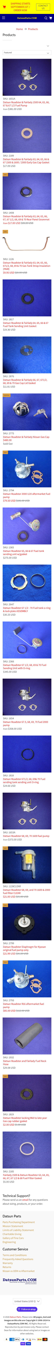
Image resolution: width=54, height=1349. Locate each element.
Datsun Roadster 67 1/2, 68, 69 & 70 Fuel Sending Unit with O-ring (24, 666)
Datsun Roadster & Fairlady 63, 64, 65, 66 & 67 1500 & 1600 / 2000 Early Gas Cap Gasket (26, 160)
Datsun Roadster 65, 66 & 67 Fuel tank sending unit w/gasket (23, 552)
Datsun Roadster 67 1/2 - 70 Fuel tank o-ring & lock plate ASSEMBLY (26, 609)
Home (19, 29)
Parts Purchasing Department (19, 1222)
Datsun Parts (15, 1316)
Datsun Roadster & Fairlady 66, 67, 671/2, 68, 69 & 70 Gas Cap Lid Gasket (25, 381)
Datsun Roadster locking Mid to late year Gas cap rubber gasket (25, 1119)
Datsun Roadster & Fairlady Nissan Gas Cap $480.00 (26, 438)
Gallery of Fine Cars (13, 1238)
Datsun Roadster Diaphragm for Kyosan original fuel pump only (24, 948)
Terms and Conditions (15, 1255)
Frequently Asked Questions (18, 1259)
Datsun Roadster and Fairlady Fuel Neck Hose (24, 1062)
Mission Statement (13, 1226)
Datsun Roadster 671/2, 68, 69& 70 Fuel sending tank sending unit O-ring (24, 780)
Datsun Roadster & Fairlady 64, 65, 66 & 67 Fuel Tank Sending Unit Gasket (25, 324)
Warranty (8, 1263)
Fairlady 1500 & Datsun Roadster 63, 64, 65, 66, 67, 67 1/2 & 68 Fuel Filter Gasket (26, 1176)
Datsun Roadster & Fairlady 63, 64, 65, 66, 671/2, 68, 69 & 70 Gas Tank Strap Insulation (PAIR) (26, 266)
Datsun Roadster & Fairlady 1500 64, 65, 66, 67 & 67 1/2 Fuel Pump (26, 104)
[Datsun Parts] (27, 18)
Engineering (9, 1242)
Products (33, 29)
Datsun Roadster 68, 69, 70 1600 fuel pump (26, 836)
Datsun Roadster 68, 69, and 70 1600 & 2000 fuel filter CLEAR (26, 891)
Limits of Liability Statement (18, 1230)
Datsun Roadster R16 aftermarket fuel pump (23, 1005)
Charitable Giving (12, 1234)
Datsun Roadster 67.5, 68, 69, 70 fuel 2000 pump (25, 723)
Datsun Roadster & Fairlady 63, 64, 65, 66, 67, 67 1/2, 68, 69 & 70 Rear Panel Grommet (26, 218)
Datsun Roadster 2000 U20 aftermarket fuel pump (26, 495)
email (25, 1199)
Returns (7, 1267)
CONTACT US (43, 7)
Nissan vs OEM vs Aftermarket (19, 1271)
